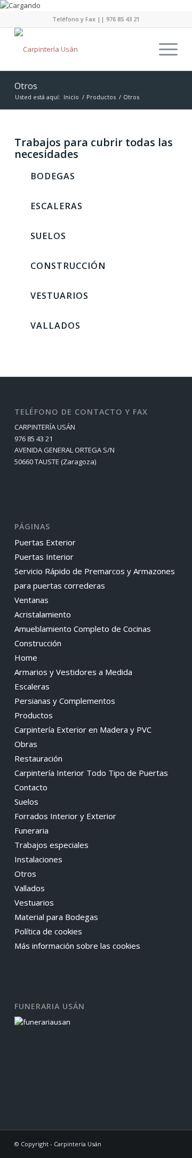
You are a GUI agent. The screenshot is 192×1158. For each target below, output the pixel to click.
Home (25, 657)
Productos (33, 715)
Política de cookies (48, 931)
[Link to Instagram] (170, 1144)
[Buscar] (137, 49)
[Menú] (163, 49)
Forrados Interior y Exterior (65, 816)
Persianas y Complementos (64, 700)
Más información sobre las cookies (77, 945)
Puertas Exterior (45, 542)
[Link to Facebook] (154, 1144)
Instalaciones (38, 859)
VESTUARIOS (59, 296)
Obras (25, 744)
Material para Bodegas (56, 916)
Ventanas (31, 599)
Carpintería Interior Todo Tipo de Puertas (91, 772)
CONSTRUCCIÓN (68, 266)
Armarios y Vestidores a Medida (73, 672)
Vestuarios (34, 902)
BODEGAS (52, 176)
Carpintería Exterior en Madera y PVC (82, 729)
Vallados (29, 888)
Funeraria (31, 830)
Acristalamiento (42, 614)
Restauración (38, 758)
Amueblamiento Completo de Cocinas (82, 628)
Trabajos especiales (51, 844)
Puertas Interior (44, 556)
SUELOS (48, 236)
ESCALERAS (56, 206)
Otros (25, 86)
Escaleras (32, 686)
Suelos (26, 801)
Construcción (37, 643)
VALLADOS (55, 325)
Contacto (30, 787)
